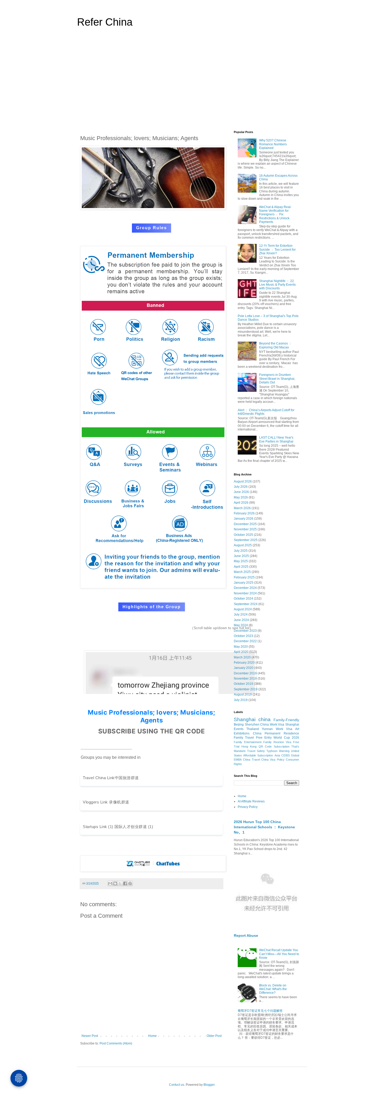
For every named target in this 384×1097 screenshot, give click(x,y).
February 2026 (244, 513)
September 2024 (246, 604)
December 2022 (245, 641)
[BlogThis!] (115, 883)
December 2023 (245, 631)
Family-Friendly (286, 720)
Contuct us (176, 1085)
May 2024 (241, 625)
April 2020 (241, 652)
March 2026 (242, 508)
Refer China (104, 22)
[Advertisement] (192, 82)
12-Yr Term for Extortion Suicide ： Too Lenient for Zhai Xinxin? (277, 249)
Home (152, 1036)
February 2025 (244, 577)
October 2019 (243, 684)
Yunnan (267, 729)
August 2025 (243, 545)
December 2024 (245, 588)
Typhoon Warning (277, 751)
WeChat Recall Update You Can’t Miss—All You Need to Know (279, 954)
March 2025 (242, 572)
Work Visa (284, 729)
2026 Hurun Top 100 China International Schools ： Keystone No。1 (264, 827)
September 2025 (246, 540)
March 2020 (242, 657)
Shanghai (244, 719)
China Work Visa (272, 724)
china (264, 719)
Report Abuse (246, 935)
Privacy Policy (248, 807)
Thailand (252, 729)
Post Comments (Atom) (116, 1043)
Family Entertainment (247, 742)
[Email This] (110, 883)
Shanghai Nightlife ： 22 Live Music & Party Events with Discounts (277, 284)
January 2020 (243, 668)
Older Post (214, 1036)
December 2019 (245, 673)
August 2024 (243, 609)
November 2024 (245, 593)
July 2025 (241, 551)
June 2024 (241, 620)
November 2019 (245, 678)
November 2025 (245, 529)
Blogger (208, 1085)
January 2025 (243, 582)
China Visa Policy (272, 759)
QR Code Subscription (274, 746)
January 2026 (243, 518)
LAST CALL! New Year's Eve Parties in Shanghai (276, 439)
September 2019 (246, 689)
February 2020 (244, 662)
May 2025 (241, 561)
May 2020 (241, 646)
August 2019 (243, 694)
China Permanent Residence (276, 733)
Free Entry (264, 737)
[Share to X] (120, 883)
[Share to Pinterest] (130, 883)
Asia (277, 755)
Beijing (239, 724)
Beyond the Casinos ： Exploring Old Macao (275, 345)
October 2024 (243, 598)
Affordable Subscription (258, 755)
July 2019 (241, 700)
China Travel (251, 759)
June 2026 (241, 492)
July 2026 (241, 487)
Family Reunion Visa (277, 742)
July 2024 (241, 614)
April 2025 (241, 566)
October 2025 (243, 535)
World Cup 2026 (286, 737)
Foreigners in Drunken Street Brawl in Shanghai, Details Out (277, 378)
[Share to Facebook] (125, 883)
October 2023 (243, 636)
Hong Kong (249, 746)
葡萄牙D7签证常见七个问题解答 (260, 1011)
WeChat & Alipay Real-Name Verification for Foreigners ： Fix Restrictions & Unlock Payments (275, 214)
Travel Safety (256, 751)
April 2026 (241, 502)
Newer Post (90, 1036)
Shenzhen (252, 724)
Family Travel (244, 737)
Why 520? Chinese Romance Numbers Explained (273, 144)
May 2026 (241, 497)
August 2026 (243, 481)
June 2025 (241, 556)
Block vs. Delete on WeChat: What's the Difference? (273, 989)
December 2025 (245, 524)
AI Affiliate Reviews (251, 801)
